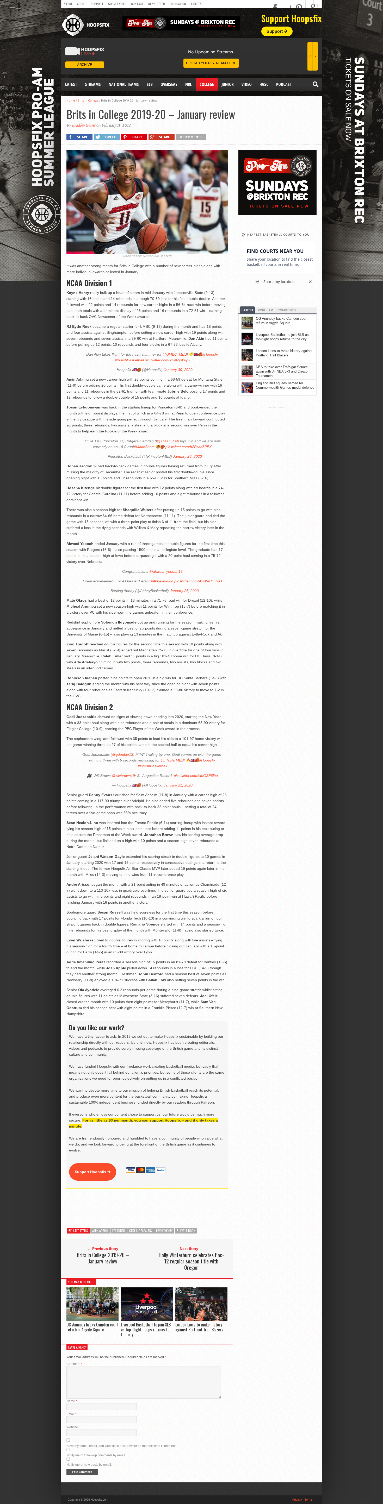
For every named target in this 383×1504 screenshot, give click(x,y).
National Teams (124, 84)
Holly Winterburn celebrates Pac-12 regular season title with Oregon (191, 1261)
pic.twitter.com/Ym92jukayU (167, 360)
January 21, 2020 (178, 785)
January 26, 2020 (187, 456)
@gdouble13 (122, 754)
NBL (188, 84)
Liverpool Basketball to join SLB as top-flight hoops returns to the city (146, 1329)
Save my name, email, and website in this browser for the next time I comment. (121, 1446)
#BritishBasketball (129, 360)
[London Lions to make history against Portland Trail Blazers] (201, 1319)
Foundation (178, 4)
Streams (93, 84)
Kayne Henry (164, 1230)
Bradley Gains (83, 125)
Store (68, 4)
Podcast (284, 84)
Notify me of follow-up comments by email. (96, 1455)
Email (71, 1414)
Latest (71, 84)
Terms (309, 1499)
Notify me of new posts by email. (89, 1465)
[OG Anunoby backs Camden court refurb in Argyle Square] (92, 1319)
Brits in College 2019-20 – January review (103, 1258)
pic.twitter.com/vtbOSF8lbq (196, 775)
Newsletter (156, 4)
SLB (150, 84)
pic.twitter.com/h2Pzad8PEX (188, 447)
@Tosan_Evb (168, 441)
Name (71, 1401)
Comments (286, 310)
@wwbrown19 (123, 775)
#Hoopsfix (210, 354)
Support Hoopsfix (91, 1172)
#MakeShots (144, 447)
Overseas (168, 84)
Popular (265, 310)
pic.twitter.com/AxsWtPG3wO (198, 581)
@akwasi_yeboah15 (166, 571)
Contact (137, 4)
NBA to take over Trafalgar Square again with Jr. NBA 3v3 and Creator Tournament (282, 371)
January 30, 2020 (178, 370)
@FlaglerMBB (172, 760)
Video (247, 84)
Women (72, 97)
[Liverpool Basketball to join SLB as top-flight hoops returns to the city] (147, 1319)
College (207, 84)
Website (72, 1427)
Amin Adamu (100, 1230)
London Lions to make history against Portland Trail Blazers (199, 1327)
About (81, 4)
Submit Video (117, 4)
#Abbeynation (162, 581)
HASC (264, 84)
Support (97, 4)
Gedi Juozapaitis (140, 1230)
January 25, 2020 (184, 591)
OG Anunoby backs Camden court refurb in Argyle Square (92, 1327)
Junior (228, 84)
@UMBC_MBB (175, 354)
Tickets (196, 4)
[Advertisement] (161, 1208)
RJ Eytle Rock (186, 1230)
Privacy (297, 1499)
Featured (118, 1230)
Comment (74, 1364)
